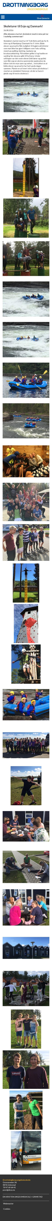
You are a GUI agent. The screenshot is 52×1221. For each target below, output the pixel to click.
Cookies (6, 1209)
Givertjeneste (43, 18)
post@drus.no (9, 1190)
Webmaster (8, 1203)
